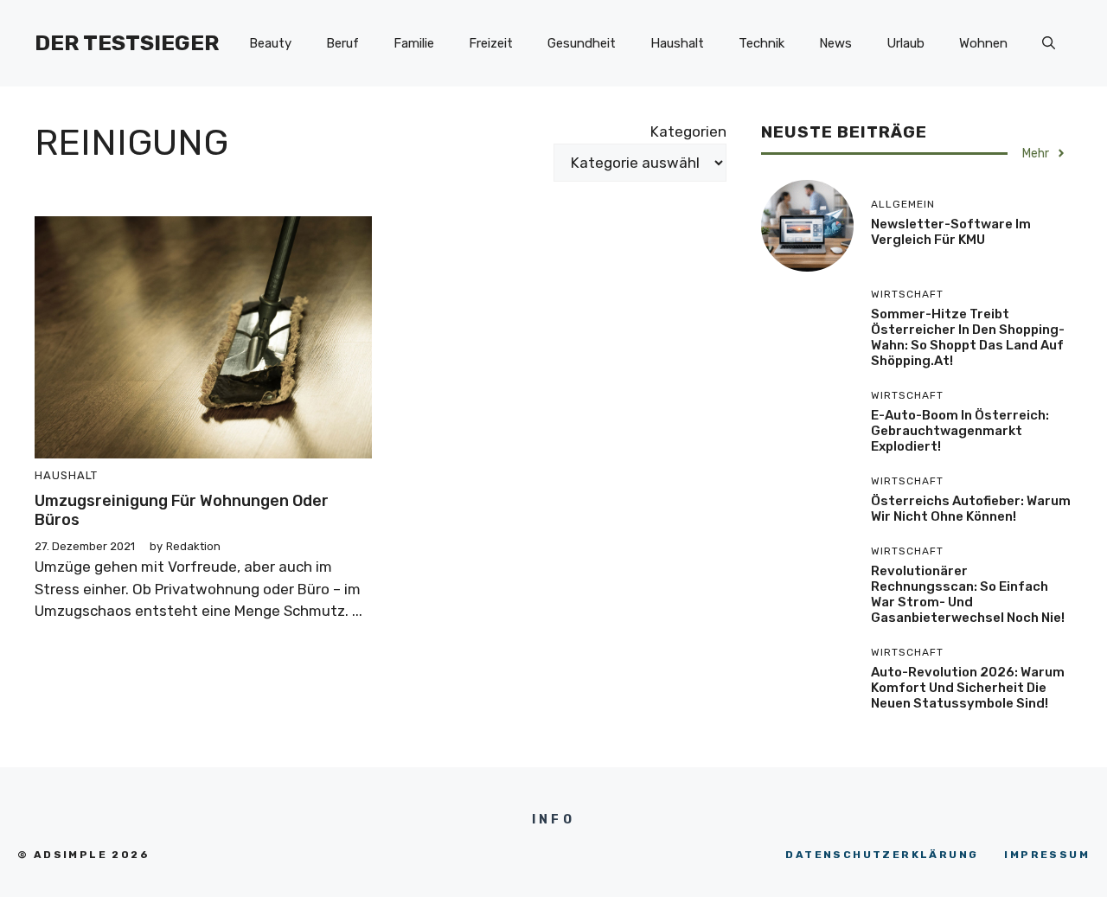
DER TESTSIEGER (127, 42)
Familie (414, 43)
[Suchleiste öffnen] (1048, 43)
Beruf (342, 43)
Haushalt (677, 43)
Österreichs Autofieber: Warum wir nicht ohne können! (971, 508)
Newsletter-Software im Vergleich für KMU (951, 231)
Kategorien (688, 131)
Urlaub (905, 43)
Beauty (270, 43)
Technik (761, 43)
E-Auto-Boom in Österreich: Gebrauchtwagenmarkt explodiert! (960, 430)
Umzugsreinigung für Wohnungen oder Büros (182, 510)
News (835, 43)
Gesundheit (581, 43)
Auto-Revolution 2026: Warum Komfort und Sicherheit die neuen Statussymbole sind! (968, 687)
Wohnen (983, 43)
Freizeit (491, 43)
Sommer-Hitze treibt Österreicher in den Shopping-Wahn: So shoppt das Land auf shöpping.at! (968, 337)
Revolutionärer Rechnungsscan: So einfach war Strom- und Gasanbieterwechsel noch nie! (968, 594)
